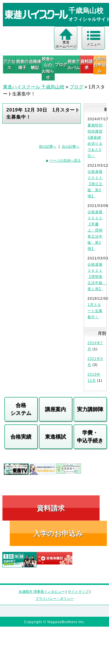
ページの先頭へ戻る (65, 160)
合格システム (20, 409)
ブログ (61, 64)
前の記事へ (47, 146)
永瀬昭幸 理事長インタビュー (42, 592)
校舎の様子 (22, 64)
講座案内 (55, 409)
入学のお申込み (58, 533)
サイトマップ (78, 592)
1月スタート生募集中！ (95, 311)
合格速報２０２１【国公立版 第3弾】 (95, 184)
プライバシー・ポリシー (54, 599)
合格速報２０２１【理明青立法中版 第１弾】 (96, 276)
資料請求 (87, 64)
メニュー (94, 44)
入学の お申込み (100, 64)
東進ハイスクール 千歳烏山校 (34, 86)
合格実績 (20, 437)
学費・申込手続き (90, 436)
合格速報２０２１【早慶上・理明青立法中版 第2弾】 (95, 230)
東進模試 (55, 437)
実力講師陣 (90, 409)
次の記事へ (70, 146)
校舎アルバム (74, 64)
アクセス (9, 64)
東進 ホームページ (66, 44)
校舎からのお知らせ (48, 67)
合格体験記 (35, 64)
